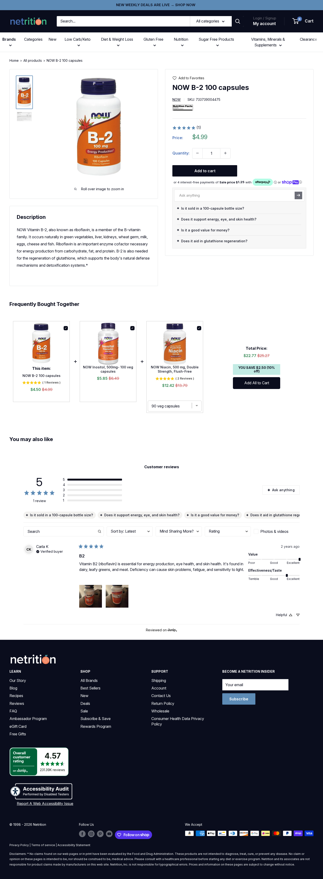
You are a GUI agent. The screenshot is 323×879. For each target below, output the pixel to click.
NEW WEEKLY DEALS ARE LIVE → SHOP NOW (155, 5)
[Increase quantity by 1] (225, 153)
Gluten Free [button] (153, 39)
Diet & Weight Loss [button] (117, 39)
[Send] (298, 195)
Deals (85, 703)
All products (32, 60)
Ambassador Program (28, 718)
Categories (33, 39)
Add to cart (204, 170)
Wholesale (160, 711)
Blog (13, 688)
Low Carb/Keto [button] (78, 39)
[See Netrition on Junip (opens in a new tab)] (172, 630)
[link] (186, 127)
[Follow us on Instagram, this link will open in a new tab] (91, 833)
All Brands (89, 680)
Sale (84, 711)
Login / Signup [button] (264, 18)
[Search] (238, 21)
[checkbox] (277, 531)
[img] (24, 92)
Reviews (16, 703)
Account (158, 688)
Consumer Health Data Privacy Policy (177, 721)
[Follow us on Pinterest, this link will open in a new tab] (100, 833)
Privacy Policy (19, 845)
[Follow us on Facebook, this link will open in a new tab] (82, 833)
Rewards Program (95, 726)
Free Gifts (17, 734)
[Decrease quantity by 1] (197, 153)
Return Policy (162, 703)
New (52, 39)
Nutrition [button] (181, 39)
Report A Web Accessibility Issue (45, 803)
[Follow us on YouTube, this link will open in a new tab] (109, 833)
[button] (303, 21)
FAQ (13, 711)
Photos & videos (274, 531)
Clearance (308, 39)
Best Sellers (90, 688)
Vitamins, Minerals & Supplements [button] (268, 42)
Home (14, 60)
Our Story (17, 680)
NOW (176, 99)
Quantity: (180, 152)
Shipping (158, 680)
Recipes (16, 695)
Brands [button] (9, 39)
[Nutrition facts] (182, 107)
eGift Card (17, 726)
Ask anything (283, 490)
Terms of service (43, 845)
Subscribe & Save (95, 718)
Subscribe (238, 699)
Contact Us (161, 695)
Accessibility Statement (73, 845)
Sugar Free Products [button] (216, 39)
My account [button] (264, 23)
